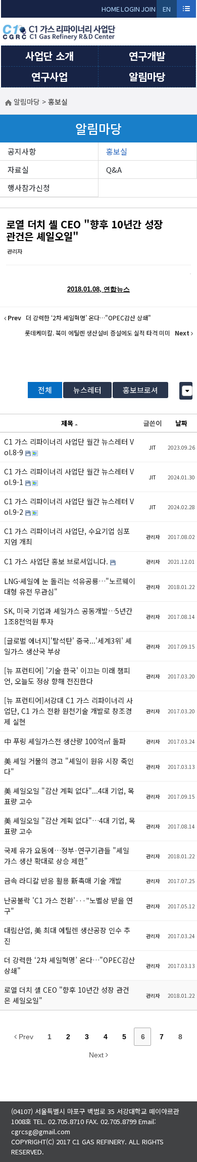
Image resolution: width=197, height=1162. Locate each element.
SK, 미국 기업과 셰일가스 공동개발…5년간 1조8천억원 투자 (68, 616)
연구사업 (49, 76)
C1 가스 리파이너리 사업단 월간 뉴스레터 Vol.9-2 (69, 506)
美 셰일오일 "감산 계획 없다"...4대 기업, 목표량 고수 (69, 796)
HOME (111, 9)
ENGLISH (167, 11)
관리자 (14, 251)
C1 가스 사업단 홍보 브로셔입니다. (57, 561)
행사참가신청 (29, 187)
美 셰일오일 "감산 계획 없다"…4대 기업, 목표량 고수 (69, 825)
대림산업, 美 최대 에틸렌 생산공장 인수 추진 (67, 935)
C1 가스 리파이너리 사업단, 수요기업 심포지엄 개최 (67, 536)
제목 (67, 423)
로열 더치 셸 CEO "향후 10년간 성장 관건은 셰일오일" (84, 230)
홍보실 (116, 151)
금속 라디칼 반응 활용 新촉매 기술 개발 (63, 881)
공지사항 (22, 151)
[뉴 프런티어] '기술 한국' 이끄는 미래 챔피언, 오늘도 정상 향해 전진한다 (67, 675)
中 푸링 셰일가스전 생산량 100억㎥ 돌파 (65, 741)
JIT (152, 447)
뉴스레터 (87, 389)
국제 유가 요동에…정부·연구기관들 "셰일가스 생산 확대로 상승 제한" (66, 855)
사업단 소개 (49, 56)
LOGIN (130, 9)
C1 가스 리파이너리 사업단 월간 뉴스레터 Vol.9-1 (69, 476)
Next (97, 1055)
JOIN (148, 9)
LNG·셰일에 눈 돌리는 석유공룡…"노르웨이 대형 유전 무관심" (69, 586)
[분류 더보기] (187, 390)
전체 (45, 389)
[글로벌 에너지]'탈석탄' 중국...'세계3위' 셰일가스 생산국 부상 (68, 646)
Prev (25, 1037)
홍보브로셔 (140, 389)
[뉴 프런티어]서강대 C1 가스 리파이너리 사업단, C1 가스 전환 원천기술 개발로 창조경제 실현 (68, 711)
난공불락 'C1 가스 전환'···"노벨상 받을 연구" (68, 905)
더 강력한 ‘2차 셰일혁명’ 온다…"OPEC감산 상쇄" (69, 965)
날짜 (181, 423)
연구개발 (147, 56)
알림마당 (147, 76)
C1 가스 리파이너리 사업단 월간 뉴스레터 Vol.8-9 (69, 447)
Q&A (114, 169)
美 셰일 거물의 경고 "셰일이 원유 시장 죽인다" (69, 766)
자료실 (18, 169)
